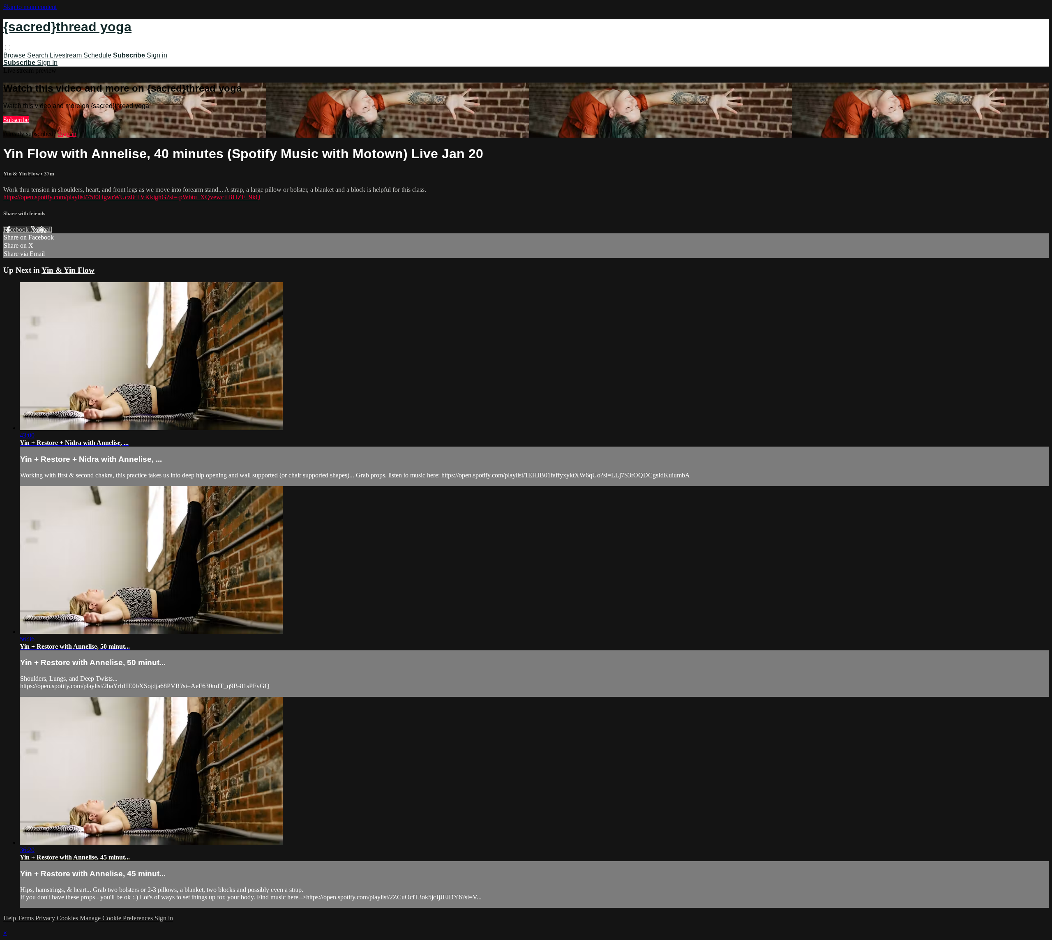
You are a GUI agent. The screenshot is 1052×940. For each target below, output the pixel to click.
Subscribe (16, 119)
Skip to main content (30, 6)
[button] (7, 47)
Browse (15, 55)
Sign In (47, 62)
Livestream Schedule (80, 55)
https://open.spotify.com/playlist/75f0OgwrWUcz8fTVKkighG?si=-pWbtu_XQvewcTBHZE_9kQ (132, 197)
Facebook (16, 229)
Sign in (157, 55)
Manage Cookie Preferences (117, 918)
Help (10, 918)
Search (38, 55)
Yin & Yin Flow (22, 173)
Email (44, 229)
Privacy (46, 918)
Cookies (68, 918)
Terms (26, 918)
